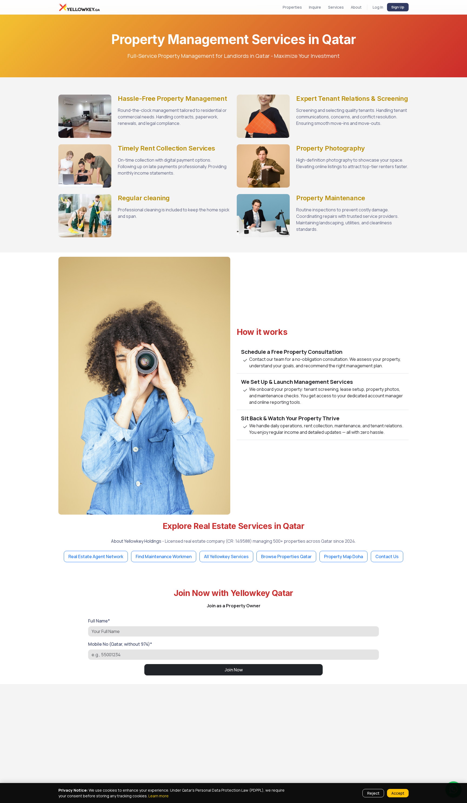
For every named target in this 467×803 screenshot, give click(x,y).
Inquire (315, 7)
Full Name (99, 621)
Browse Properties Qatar (286, 556)
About (356, 7)
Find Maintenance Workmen (164, 556)
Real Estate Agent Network (95, 556)
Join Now (234, 670)
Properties (292, 7)
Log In (378, 7)
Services (336, 7)
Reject (373, 793)
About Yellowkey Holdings (136, 541)
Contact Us (387, 556)
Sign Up (397, 7)
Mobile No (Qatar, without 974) (120, 644)
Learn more (158, 795)
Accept (397, 793)
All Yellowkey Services (226, 556)
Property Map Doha (343, 556)
